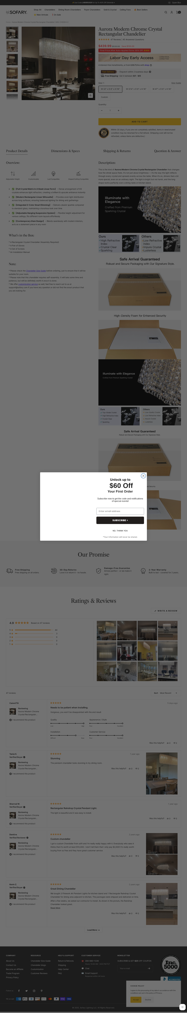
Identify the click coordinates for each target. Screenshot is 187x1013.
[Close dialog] (143, 475)
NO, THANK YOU (120, 531)
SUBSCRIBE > (120, 520)
